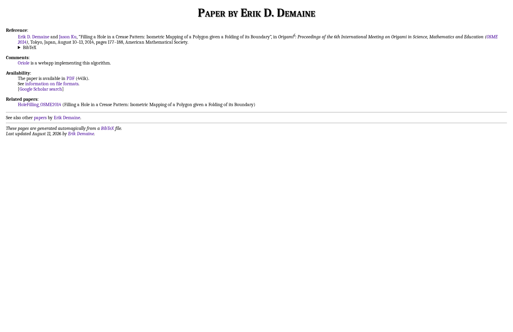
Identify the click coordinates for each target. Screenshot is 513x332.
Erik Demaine (67, 117)
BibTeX (29, 47)
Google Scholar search (41, 89)
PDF (70, 78)
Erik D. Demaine (33, 37)
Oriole (23, 63)
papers (40, 117)
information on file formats (51, 83)
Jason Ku (68, 37)
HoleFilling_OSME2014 (39, 104)
